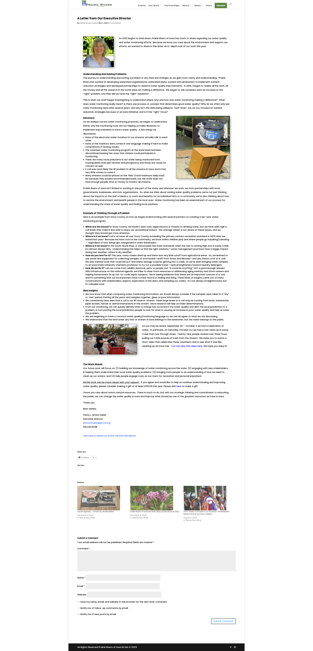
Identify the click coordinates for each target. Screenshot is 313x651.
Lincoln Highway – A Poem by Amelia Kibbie (95, 511)
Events (142, 6)
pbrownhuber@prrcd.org (96, 422)
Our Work (153, 6)
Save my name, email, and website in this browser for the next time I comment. (123, 601)
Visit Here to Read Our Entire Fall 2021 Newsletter (109, 435)
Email (81, 586)
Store (209, 6)
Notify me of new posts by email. (98, 614)
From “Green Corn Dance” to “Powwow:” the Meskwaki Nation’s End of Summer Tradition (206, 512)
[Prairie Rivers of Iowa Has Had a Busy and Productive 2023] (155, 498)
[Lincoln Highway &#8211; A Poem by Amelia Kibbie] (102, 498)
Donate (221, 5)
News (197, 6)
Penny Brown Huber (88, 23)
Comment (83, 548)
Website (81, 594)
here (178, 386)
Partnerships (171, 6)
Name (81, 577)
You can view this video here (186, 346)
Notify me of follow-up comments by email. (104, 608)
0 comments (115, 23)
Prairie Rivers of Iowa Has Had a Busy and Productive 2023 (154, 511)
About (185, 6)
